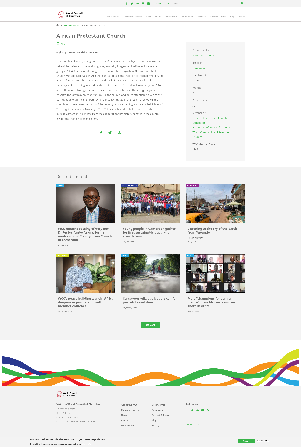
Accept (246, 440)
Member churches (133, 16)
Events (158, 16)
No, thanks (263, 441)
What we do (171, 16)
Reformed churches (204, 55)
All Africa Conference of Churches (212, 127)
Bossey (241, 16)
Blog (232, 16)
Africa (64, 44)
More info (86, 444)
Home (57, 25)
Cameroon (198, 68)
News (148, 16)
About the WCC (113, 16)
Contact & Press (218, 16)
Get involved (187, 16)
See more (150, 325)
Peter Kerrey (195, 237)
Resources (201, 16)
